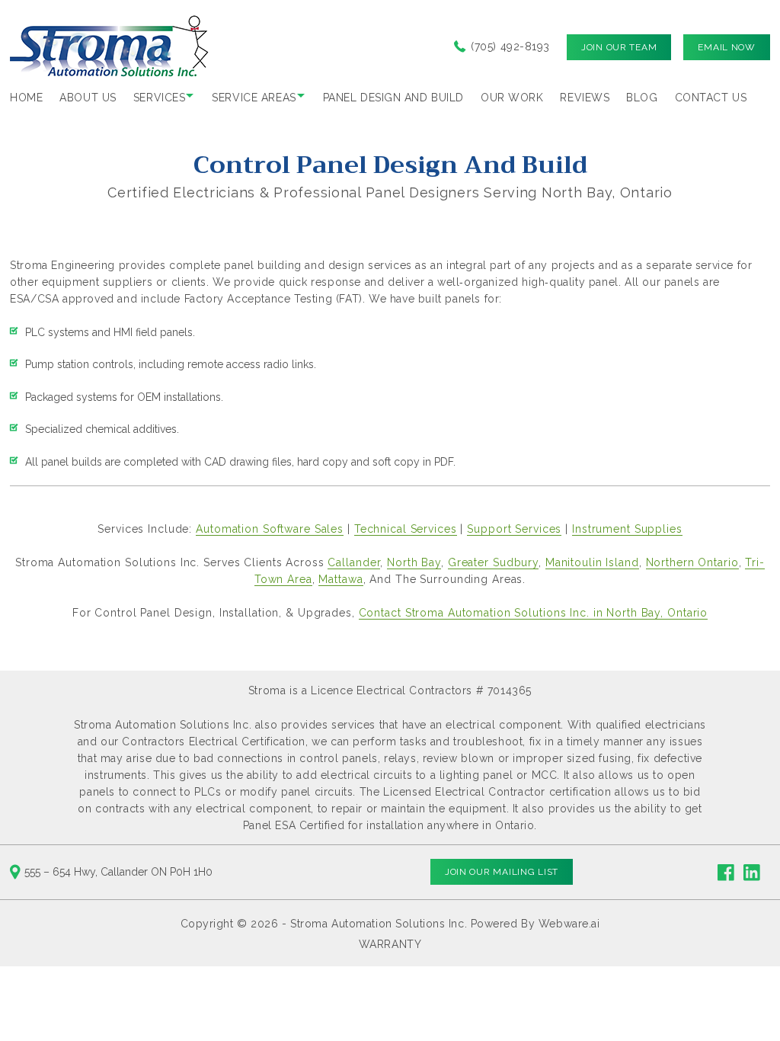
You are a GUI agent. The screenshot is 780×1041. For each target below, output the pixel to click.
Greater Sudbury (493, 562)
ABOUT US (87, 97)
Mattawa (340, 579)
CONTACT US (711, 97)
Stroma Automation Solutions (367, 924)
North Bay (414, 562)
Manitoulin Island (592, 562)
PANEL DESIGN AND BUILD (393, 97)
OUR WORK (512, 97)
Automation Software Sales (270, 529)
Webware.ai (569, 924)
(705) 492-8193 (510, 46)
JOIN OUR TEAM (619, 47)
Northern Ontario (692, 562)
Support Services (514, 529)
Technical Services (405, 529)
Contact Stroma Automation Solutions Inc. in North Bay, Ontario (533, 613)
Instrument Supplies (627, 529)
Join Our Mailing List (501, 871)
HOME (26, 97)
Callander (354, 562)
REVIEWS (584, 97)
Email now (726, 47)
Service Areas (254, 97)
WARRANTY (390, 944)
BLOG (641, 97)
